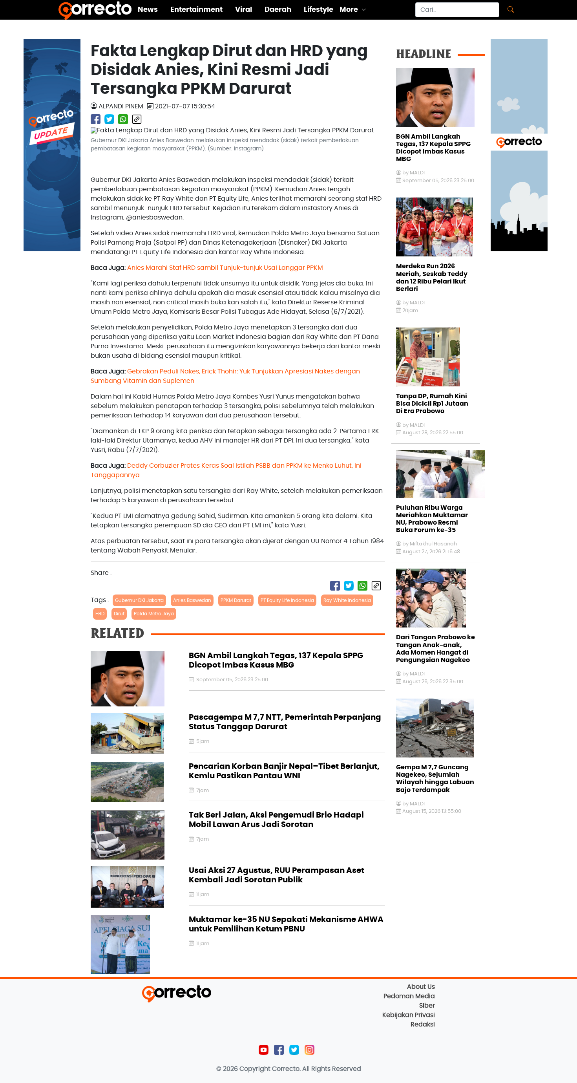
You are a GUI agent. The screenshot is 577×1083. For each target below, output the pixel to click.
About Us (421, 987)
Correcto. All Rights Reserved (316, 1069)
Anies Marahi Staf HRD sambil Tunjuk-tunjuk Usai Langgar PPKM (225, 268)
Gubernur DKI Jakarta (139, 600)
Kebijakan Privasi (408, 1015)
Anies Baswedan (192, 600)
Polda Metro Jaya (154, 613)
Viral (243, 9)
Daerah (278, 9)
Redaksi (423, 1024)
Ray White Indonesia (347, 600)
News (148, 9)
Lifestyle (318, 9)
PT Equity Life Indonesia (287, 600)
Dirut (119, 613)
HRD (99, 613)
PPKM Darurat (236, 600)
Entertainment (196, 9)
